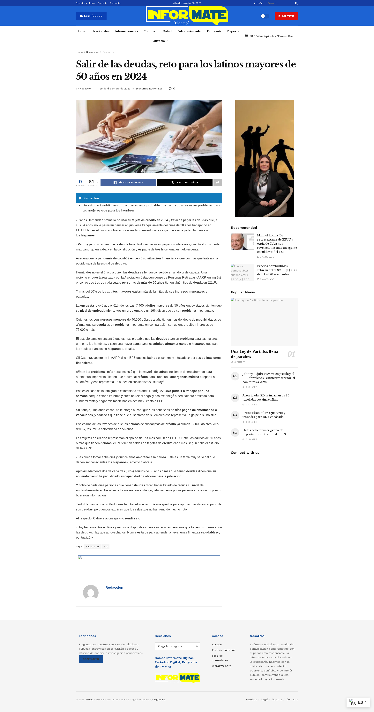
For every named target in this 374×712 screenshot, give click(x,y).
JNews (89, 699)
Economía (214, 31)
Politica (149, 31)
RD (106, 546)
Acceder (217, 644)
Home (81, 31)
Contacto (115, 3)
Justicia (159, 41)
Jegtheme (159, 699)
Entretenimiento (189, 31)
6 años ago (266, 279)
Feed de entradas (223, 650)
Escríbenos (93, 15)
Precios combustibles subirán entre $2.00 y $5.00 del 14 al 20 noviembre (277, 270)
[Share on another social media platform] (217, 182)
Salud (167, 31)
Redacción (86, 88)
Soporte (103, 3)
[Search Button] (295, 3)
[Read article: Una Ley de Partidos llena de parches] (264, 322)
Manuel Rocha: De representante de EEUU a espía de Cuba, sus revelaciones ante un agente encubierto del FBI (277, 244)
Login (259, 3)
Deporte (233, 31)
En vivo (287, 15)
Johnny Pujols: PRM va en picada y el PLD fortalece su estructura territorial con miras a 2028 (269, 378)
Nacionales (101, 31)
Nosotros (81, 3)
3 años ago (266, 257)
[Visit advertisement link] (149, 564)
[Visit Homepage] (187, 16)
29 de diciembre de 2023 (115, 88)
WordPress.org (221, 665)
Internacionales (126, 31)
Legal (92, 3)
